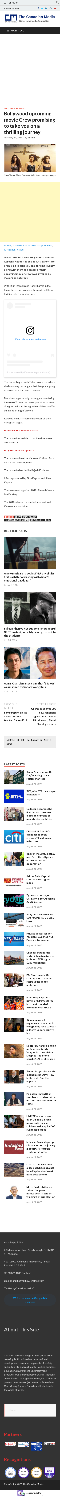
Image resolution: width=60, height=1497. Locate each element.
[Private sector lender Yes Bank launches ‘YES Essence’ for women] (14, 933)
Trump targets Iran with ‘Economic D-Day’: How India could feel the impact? (40, 1076)
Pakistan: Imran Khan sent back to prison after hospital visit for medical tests (41, 1098)
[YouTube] (55, 8)
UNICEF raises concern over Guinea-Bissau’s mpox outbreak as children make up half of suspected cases (40, 1123)
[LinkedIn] (46, 8)
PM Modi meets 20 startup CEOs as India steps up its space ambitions (39, 979)
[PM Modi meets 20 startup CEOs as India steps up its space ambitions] (14, 975)
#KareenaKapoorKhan (40, 245)
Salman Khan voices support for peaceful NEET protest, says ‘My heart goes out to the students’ (30, 632)
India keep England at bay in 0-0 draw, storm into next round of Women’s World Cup (39, 1002)
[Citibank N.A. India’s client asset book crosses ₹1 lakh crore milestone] (14, 831)
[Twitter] (42, 8)
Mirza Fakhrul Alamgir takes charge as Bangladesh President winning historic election (40, 1191)
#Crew (7, 245)
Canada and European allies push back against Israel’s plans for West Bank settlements (40, 1169)
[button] (57, 2)
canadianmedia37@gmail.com (27, 1280)
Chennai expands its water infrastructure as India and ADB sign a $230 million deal (40, 957)
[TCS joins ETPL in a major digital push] (14, 791)
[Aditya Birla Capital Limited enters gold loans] (14, 876)
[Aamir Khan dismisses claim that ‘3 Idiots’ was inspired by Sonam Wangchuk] (30, 679)
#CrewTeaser (19, 245)
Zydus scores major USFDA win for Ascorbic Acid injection (40, 898)
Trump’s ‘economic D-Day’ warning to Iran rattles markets (39, 775)
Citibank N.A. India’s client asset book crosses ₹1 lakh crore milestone (39, 836)
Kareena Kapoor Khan (17, 520)
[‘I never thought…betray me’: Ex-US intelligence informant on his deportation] (14, 853)
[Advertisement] (30, 71)
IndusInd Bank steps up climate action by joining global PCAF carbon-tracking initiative (40, 1146)
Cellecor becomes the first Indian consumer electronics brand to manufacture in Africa (39, 813)
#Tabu (20, 249)
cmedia (31, 137)
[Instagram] (50, 8)
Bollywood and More (15, 108)
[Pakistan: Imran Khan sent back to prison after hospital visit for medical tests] (14, 1094)
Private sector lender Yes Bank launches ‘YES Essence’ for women (40, 937)
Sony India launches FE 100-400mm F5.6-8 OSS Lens (40, 918)
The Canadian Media (33, 1484)
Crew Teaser (29, 517)
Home (12, 1410)
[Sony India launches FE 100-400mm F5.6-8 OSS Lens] (14, 914)
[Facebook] (38, 8)
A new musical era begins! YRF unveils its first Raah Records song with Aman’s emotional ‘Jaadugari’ (29, 577)
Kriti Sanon (36, 520)
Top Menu (12, 3)
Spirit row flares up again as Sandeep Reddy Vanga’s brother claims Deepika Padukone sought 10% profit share (41, 1052)
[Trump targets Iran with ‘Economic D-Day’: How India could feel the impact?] (14, 1071)
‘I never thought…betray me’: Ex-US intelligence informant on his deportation (40, 858)
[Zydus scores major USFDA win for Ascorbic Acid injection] (14, 895)
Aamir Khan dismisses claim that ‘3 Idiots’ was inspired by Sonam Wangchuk (29, 685)
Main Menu (17, 30)
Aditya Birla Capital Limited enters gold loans (38, 879)
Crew (18, 517)
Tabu (47, 520)
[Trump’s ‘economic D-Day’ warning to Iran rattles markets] (14, 772)
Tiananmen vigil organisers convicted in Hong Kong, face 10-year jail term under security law (41, 1026)
